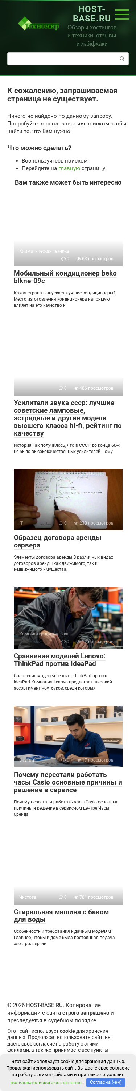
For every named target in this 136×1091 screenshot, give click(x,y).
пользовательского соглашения (46, 1082)
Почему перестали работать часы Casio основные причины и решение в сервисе (68, 782)
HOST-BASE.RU (92, 14)
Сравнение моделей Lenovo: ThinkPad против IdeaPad (60, 660)
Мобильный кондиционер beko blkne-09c (65, 277)
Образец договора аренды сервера (58, 541)
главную (69, 168)
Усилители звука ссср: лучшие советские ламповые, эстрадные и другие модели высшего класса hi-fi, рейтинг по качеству (68, 417)
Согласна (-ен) (106, 1082)
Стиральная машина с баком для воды (61, 916)
